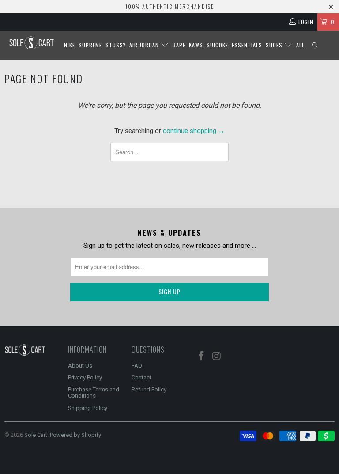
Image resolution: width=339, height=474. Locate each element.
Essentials (247, 45)
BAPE (179, 45)
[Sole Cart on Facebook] (201, 356)
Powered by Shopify (75, 435)
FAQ (137, 365)
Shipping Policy (87, 408)
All (300, 45)
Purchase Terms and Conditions (93, 392)
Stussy (115, 45)
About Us (80, 365)
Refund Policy (149, 389)
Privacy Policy (85, 377)
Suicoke (217, 45)
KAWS (196, 45)
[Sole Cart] (31, 43)
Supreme (90, 45)
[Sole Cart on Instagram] (217, 356)
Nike (69, 45)
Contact (141, 377)
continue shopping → (194, 131)
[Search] (315, 45)
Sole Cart (35, 435)
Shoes (275, 45)
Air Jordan (145, 45)
